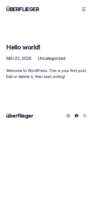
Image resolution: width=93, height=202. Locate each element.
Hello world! (23, 47)
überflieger (22, 9)
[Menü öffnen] (84, 9)
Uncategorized (51, 58)
